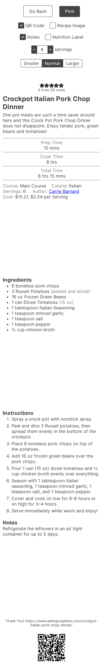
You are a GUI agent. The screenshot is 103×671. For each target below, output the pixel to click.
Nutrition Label (67, 37)
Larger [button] (72, 63)
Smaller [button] (31, 63)
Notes (33, 37)
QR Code (35, 25)
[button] (42, 85)
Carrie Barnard (64, 191)
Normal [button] (52, 63)
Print (69, 11)
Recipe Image (71, 25)
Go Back (38, 11)
